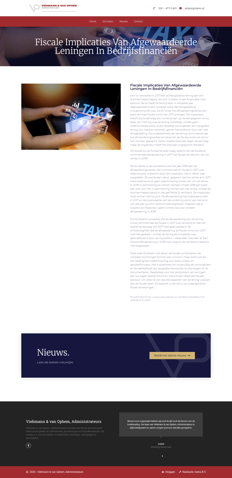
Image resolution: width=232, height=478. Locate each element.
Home (92, 21)
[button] (159, 456)
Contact (138, 21)
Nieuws (123, 21)
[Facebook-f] (28, 445)
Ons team (107, 21)
